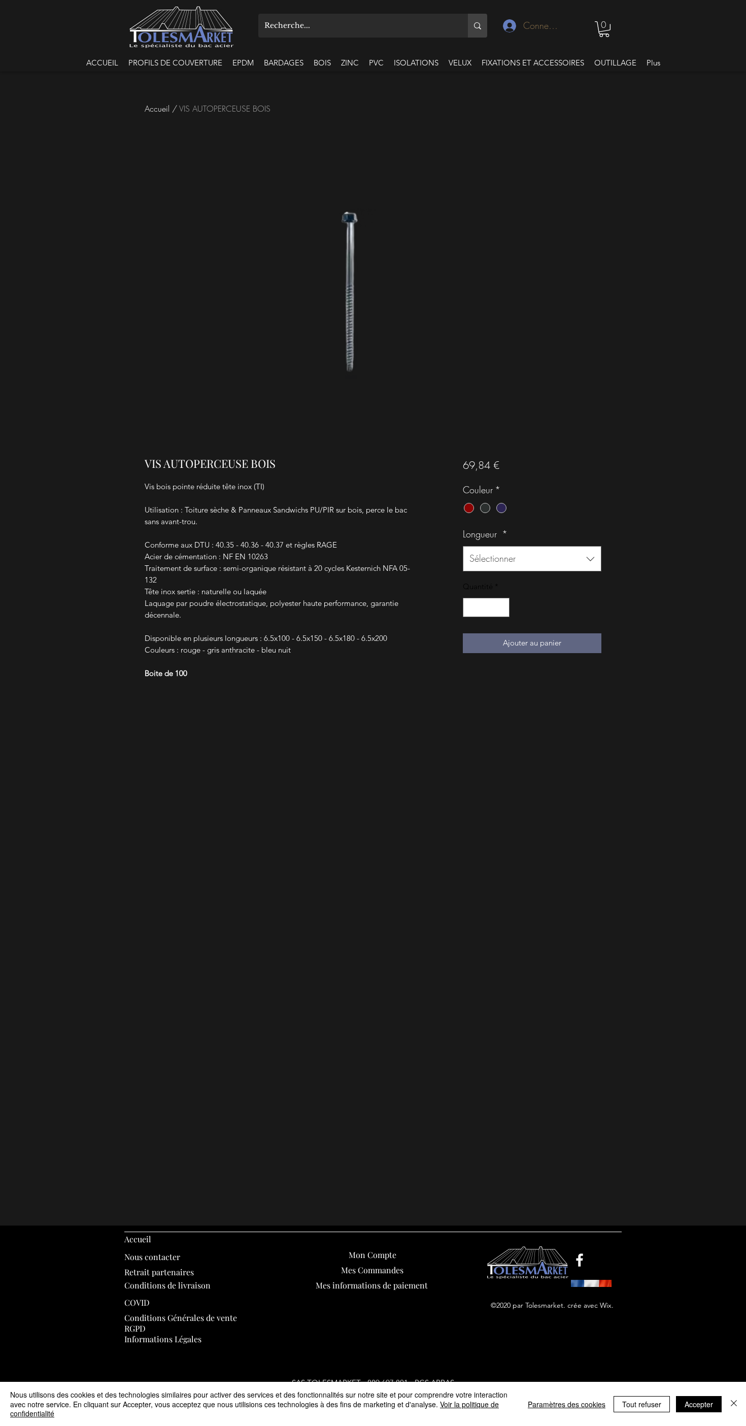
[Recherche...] (477, 26)
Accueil (157, 108)
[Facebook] (579, 1260)
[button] (604, 29)
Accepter (699, 1404)
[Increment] (501, 607)
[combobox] (532, 558)
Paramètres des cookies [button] (566, 1404)
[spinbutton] (486, 607)
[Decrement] (471, 607)
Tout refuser (641, 1404)
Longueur (485, 534)
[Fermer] (734, 1404)
